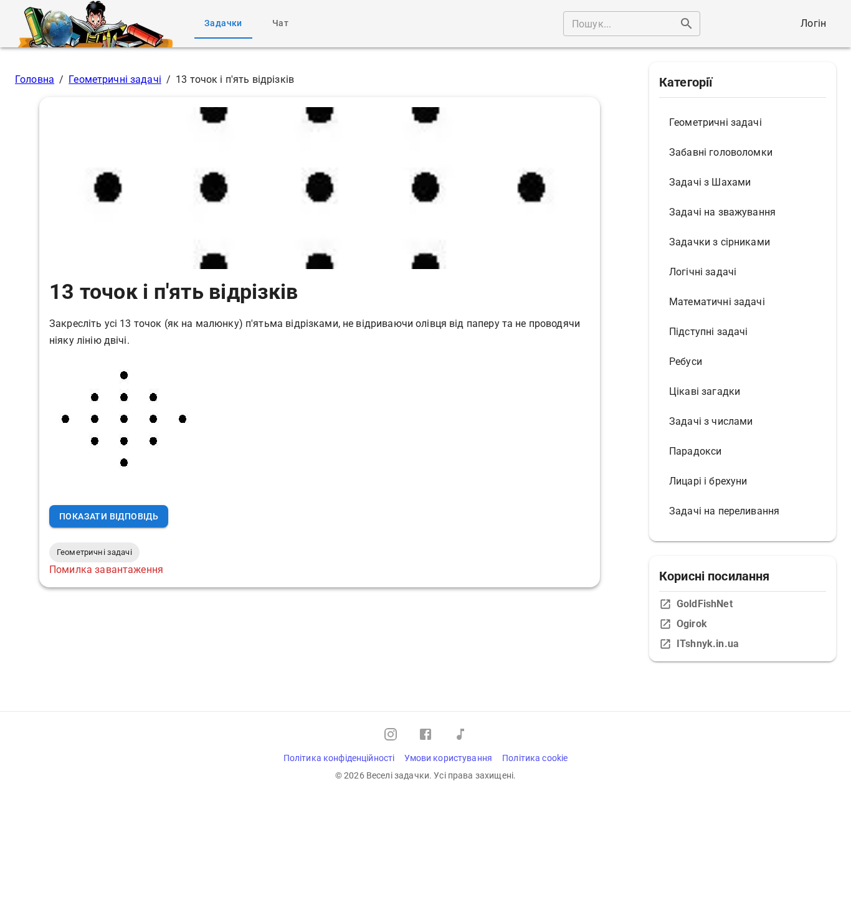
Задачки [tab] (223, 23)
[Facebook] (425, 734)
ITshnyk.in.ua (708, 644)
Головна (34, 79)
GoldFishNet (705, 604)
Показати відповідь (108, 516)
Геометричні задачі (115, 79)
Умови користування (448, 758)
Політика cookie (535, 758)
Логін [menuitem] (813, 23)
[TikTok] (460, 734)
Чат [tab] (280, 23)
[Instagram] (390, 734)
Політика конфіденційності (339, 758)
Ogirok (692, 624)
